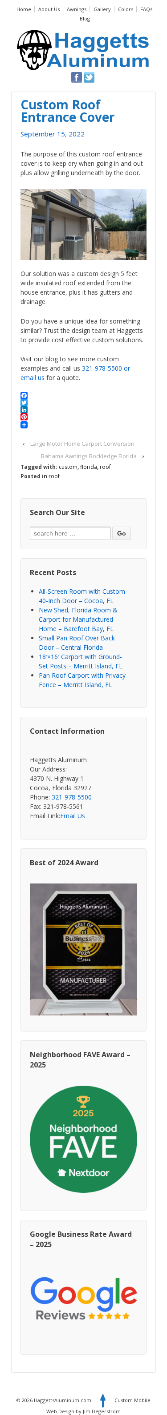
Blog (85, 18)
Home (23, 9)
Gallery (102, 9)
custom (68, 467)
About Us (49, 9)
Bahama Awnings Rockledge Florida (89, 456)
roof (105, 467)
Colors (125, 9)
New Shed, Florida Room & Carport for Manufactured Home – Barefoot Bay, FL (78, 619)
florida (88, 467)
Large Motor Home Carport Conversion (82, 444)
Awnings (76, 9)
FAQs (146, 9)
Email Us (72, 815)
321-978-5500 (102, 368)
